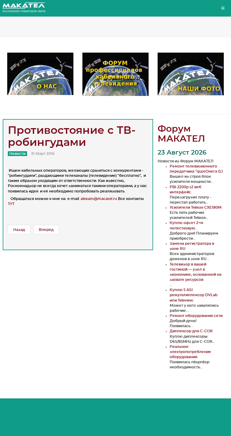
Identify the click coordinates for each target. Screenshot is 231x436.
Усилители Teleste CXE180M (195, 207)
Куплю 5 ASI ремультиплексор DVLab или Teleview (193, 295)
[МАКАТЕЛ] (24, 7)
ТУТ (11, 204)
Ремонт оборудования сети (196, 316)
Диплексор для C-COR (191, 331)
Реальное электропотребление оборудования (190, 352)
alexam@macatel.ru (99, 199)
